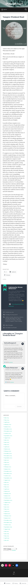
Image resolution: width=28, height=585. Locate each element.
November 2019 (8, 522)
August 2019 (7, 529)
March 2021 (7, 491)
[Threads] (13, 565)
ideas (19, 318)
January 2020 (7, 518)
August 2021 (7, 480)
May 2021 (6, 487)
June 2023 (6, 442)
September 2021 (8, 478)
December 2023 (8, 429)
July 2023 (6, 440)
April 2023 (6, 447)
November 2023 (8, 431)
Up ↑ (14, 574)
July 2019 (6, 531)
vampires (12, 321)
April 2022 (6, 464)
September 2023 (8, 435)
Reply (22, 344)
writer (16, 321)
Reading (7, 314)
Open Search (25, 9)
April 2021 (6, 489)
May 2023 (6, 444)
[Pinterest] (9, 565)
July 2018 (6, 540)
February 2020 (7, 516)
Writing (20, 321)
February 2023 (7, 451)
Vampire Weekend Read (13, 17)
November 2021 (8, 473)
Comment (19, 406)
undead (7, 321)
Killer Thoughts (9, 325)
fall (10, 318)
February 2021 (7, 493)
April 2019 (6, 538)
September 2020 (8, 500)
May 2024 (6, 420)
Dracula (7, 318)
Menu (5, 10)
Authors (7, 317)
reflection (18, 320)
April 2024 (6, 422)
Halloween (14, 318)
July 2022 (6, 460)
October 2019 (7, 525)
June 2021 (6, 484)
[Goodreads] (2, 565)
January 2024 (7, 427)
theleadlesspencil (10, 343)
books (11, 317)
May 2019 (6, 536)
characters (16, 317)
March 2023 (7, 449)
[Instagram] (6, 565)
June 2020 (6, 507)
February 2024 (7, 424)
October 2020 (7, 498)
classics (21, 317)
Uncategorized (13, 314)
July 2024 (6, 418)
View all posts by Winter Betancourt (16, 305)
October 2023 (7, 433)
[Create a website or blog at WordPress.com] (14, 572)
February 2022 (7, 467)
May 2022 (6, 462)
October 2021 (7, 476)
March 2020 (7, 513)
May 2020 (6, 509)
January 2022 (7, 469)
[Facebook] (16, 565)
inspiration (8, 320)
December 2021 (7, 471)
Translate (14, 550)
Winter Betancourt (14, 3)
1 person (11, 362)
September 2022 (8, 458)
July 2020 (6, 504)
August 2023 (7, 438)
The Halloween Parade (11, 327)
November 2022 (8, 455)
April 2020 (6, 511)
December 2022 (8, 453)
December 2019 (7, 520)
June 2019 (6, 533)
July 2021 (6, 482)
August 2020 (7, 502)
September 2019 (8, 527)
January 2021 (7, 496)
